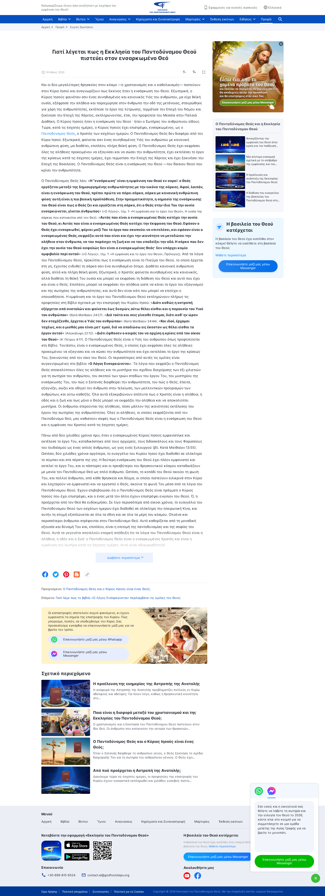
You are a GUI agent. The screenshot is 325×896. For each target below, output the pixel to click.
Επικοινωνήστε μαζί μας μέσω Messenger (248, 266)
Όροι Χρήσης (49, 891)
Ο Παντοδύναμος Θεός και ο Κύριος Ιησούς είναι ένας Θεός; (106, 589)
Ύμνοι (99, 19)
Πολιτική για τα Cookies (129, 891)
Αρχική (47, 19)
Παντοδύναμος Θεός (58, 133)
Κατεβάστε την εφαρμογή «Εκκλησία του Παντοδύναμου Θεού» (95, 835)
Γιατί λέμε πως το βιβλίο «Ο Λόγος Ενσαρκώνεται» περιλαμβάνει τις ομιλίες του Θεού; (118, 598)
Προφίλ (266, 19)
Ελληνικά (274, 7)
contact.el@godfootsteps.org (108, 875)
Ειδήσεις (246, 19)
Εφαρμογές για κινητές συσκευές (233, 7)
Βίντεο (81, 19)
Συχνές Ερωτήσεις (81, 27)
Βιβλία (62, 19)
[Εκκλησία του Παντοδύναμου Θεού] (162, 7)
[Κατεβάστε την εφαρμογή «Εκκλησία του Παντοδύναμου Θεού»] (51, 850)
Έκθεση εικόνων (222, 19)
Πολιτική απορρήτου (75, 891)
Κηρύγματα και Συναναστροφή (158, 19)
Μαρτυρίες (193, 19)
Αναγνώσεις (118, 19)
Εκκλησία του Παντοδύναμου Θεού (198, 891)
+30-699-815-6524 (61, 875)
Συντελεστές (101, 891)
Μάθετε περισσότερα (231, 255)
